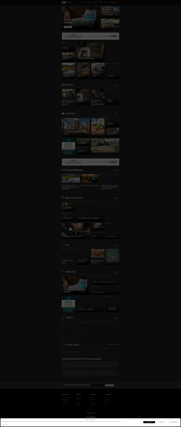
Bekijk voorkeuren (173, 422)
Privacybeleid (7, 424)
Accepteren (149, 422)
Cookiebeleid (3, 424)
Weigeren (161, 422)
